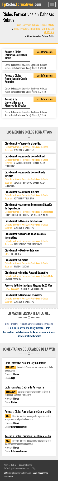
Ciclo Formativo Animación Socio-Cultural (25, 156)
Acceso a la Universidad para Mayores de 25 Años (15, 102)
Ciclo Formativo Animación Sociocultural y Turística (25, 174)
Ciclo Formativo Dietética (29, 336)
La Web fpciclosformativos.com (16, 468)
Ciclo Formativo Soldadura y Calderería (25, 363)
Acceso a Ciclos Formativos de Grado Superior (16, 78)
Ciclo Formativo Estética (16, 260)
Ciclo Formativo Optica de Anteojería (24, 387)
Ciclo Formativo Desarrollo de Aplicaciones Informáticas (25, 235)
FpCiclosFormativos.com (21, 473)
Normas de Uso (10, 465)
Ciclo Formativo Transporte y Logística (23, 143)
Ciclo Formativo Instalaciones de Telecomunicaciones (29, 329)
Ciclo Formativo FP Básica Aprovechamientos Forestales (29, 323)
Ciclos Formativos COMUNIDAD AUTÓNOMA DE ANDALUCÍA (34, 30)
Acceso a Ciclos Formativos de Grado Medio (16, 55)
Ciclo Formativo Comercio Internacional (24, 221)
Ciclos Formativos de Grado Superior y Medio (35, 25)
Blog (33, 468)
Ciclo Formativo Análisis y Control (26, 327)
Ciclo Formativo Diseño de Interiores (22, 250)
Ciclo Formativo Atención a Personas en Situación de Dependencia (28, 206)
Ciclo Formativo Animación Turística (22, 192)
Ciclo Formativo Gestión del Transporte (23, 295)
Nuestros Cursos (25, 465)
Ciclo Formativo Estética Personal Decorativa (26, 273)
